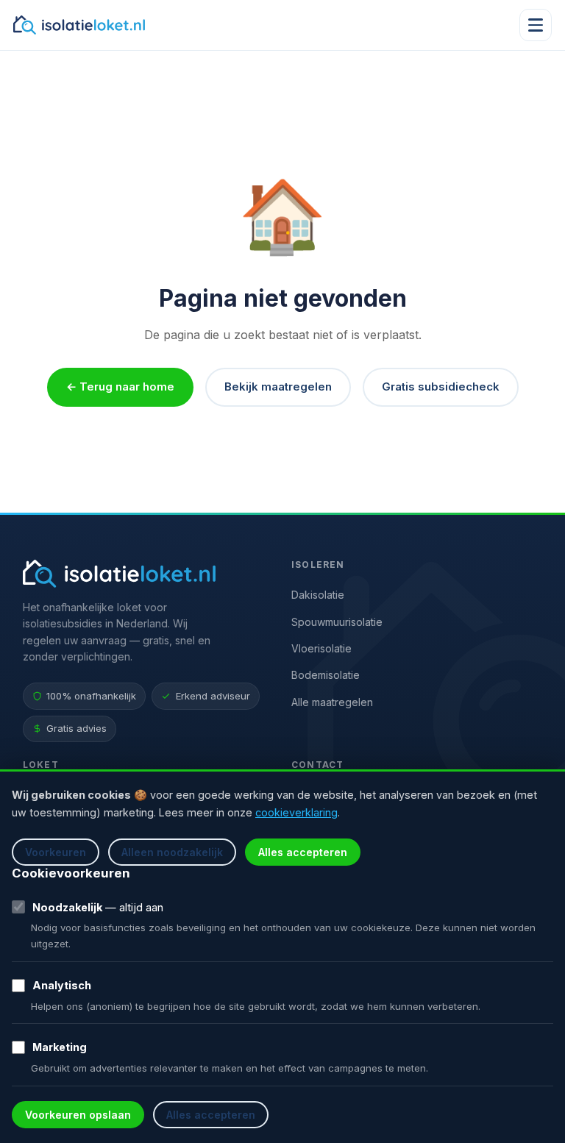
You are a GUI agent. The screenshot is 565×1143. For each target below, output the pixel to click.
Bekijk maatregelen (278, 387)
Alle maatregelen (332, 702)
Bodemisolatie (325, 675)
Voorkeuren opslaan (78, 1114)
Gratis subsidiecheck (441, 387)
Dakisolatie (317, 594)
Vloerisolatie (321, 648)
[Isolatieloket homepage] (79, 25)
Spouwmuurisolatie (337, 622)
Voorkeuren (55, 852)
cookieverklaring (296, 812)
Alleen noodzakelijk (172, 852)
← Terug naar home (120, 387)
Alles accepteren (302, 852)
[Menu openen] (535, 25)
